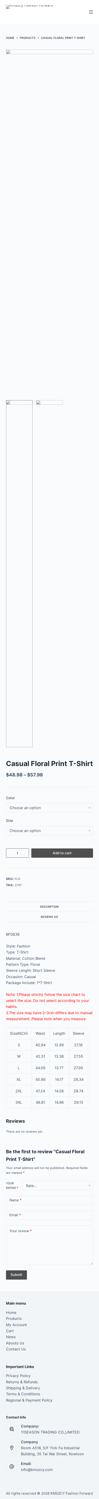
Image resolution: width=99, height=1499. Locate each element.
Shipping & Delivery (23, 1388)
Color (10, 798)
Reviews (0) (49, 917)
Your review (20, 1231)
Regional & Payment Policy (29, 1400)
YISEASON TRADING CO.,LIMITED (50, 1432)
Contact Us (16, 1349)
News (11, 1336)
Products (14, 1318)
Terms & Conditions (23, 1394)
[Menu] (91, 12)
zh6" (19, 885)
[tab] (49, 906)
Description (49, 906)
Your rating (12, 1185)
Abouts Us (15, 1343)
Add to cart (62, 853)
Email (15, 1215)
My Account (16, 1324)
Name (15, 1200)
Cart (10, 1330)
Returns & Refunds (22, 1382)
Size (9, 820)
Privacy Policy (18, 1375)
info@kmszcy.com (37, 1469)
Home (11, 1312)
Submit (16, 1274)
